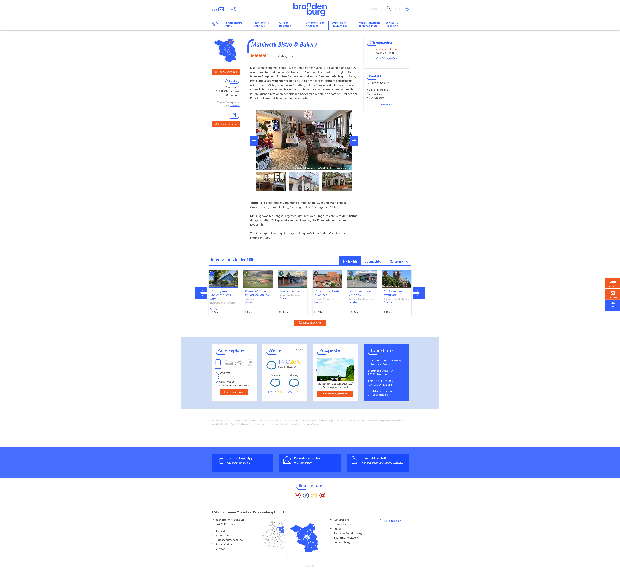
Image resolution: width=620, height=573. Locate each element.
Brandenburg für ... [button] (234, 24)
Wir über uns (341, 520)
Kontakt (220, 531)
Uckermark (235, 106)
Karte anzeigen (228, 72)
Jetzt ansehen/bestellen (335, 393)
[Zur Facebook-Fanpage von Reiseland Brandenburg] (306, 496)
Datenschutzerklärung (229, 540)
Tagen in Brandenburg (348, 533)
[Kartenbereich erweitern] (436, 267)
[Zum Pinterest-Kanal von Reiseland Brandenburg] (298, 496)
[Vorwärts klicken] (354, 369)
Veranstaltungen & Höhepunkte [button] (369, 24)
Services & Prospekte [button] (392, 24)
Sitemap (220, 549)
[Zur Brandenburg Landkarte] (291, 537)
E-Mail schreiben (381, 391)
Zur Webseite (379, 395)
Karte (230, 9)
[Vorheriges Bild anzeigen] (254, 141)
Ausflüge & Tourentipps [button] (339, 24)
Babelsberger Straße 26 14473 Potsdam (229, 522)
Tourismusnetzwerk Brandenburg (346, 540)
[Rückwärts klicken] (316, 369)
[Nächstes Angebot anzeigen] (419, 293)
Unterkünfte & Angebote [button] (315, 24)
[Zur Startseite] (216, 25)
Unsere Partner (343, 524)
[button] (612, 294)
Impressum (222, 535)
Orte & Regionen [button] (285, 24)
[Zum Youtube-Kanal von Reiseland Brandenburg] (322, 496)
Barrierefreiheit (224, 544)
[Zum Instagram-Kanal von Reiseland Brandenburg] (314, 496)
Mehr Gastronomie (225, 124)
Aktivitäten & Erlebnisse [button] (261, 24)
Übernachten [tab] (373, 261)
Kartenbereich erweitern (420, 267)
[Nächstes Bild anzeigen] (354, 141)
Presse (337, 529)
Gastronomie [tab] (399, 261)
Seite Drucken (392, 521)
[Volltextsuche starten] (389, 8)
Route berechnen (233, 392)
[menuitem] (399, 9)
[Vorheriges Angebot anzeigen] (201, 293)
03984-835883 (383, 381)
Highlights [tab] (350, 261)
